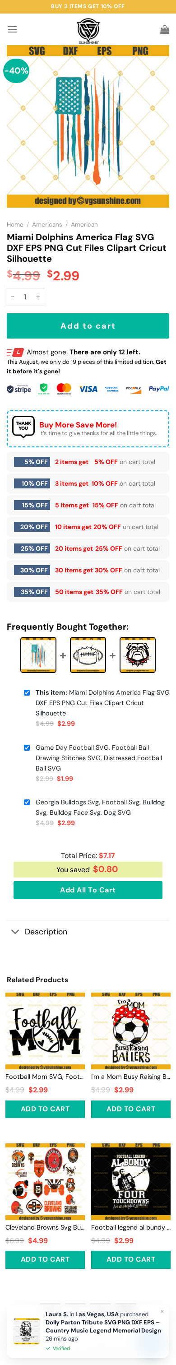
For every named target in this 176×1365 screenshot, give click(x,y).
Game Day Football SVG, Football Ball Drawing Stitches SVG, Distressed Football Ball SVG (99, 757)
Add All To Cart (88, 890)
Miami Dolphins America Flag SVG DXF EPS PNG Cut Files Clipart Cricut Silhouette (103, 702)
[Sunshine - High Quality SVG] (88, 29)
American (84, 224)
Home (15, 224)
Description (46, 932)
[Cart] (164, 29)
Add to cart (88, 325)
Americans (47, 224)
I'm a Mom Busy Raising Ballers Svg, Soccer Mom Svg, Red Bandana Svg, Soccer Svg (131, 1076)
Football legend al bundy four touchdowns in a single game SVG (131, 1227)
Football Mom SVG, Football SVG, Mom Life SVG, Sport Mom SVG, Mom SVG (45, 1076)
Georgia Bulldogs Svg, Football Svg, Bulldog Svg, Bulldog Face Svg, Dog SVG (100, 807)
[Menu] (12, 29)
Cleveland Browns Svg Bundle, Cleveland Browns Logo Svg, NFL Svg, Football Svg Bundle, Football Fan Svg (45, 1227)
